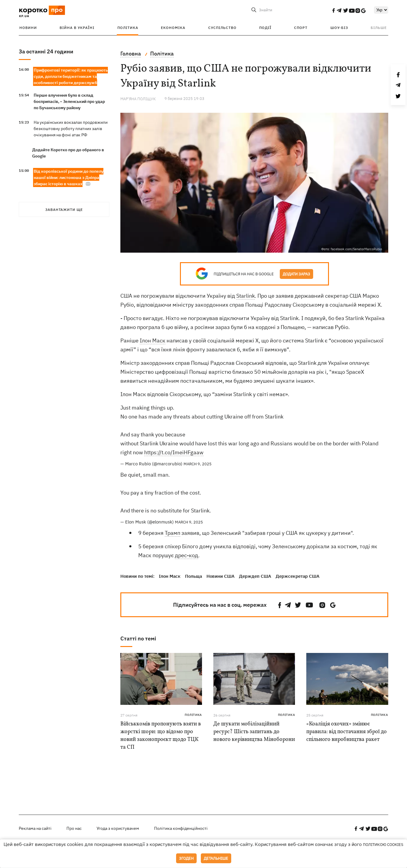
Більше (379, 27)
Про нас (74, 828)
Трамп (172, 532)
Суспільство (222, 27)
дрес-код (186, 555)
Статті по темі (138, 638)
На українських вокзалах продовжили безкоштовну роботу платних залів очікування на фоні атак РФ (71, 129)
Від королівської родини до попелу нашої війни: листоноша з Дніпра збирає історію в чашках (68, 177)
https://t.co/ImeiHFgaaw (174, 452)
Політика (127, 27)
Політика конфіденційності (181, 828)
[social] (333, 10)
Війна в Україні (77, 27)
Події (265, 27)
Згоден (186, 858)
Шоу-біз (339, 27)
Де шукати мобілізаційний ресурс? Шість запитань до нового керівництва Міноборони (254, 731)
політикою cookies (383, 845)
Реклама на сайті (35, 828)
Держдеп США (255, 576)
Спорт (300, 27)
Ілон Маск (152, 340)
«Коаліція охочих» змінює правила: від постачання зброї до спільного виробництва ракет (346, 731)
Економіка (173, 27)
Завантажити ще (64, 209)
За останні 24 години (46, 51)
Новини (28, 27)
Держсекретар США (297, 576)
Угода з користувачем (118, 828)
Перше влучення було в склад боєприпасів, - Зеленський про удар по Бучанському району (69, 101)
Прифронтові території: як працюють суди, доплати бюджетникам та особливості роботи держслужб (71, 76)
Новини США (220, 576)
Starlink (245, 295)
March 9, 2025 (198, 464)
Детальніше (216, 858)
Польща (193, 576)
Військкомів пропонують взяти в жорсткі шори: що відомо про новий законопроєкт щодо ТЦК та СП (160, 735)
